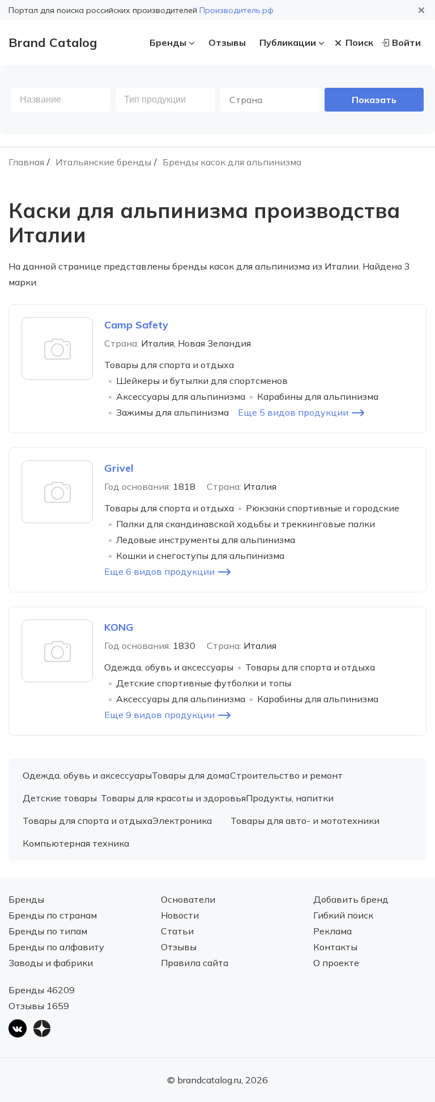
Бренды (168, 42)
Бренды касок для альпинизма (232, 162)
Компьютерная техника (76, 843)
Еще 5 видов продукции (293, 412)
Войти (406, 42)
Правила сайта (194, 962)
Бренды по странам (52, 915)
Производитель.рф (236, 10)
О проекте (336, 962)
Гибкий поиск (343, 915)
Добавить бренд (351, 899)
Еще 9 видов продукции (159, 714)
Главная (26, 162)
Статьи (177, 931)
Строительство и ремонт (286, 775)
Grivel (119, 468)
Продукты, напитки (290, 798)
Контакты (335, 946)
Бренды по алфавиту (56, 946)
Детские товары (60, 798)
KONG (119, 627)
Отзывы (227, 42)
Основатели (188, 899)
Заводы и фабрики (50, 962)
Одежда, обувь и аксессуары (87, 775)
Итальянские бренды (103, 162)
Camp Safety (136, 324)
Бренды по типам (47, 931)
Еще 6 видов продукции (159, 571)
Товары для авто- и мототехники (305, 820)
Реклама (332, 931)
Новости (180, 915)
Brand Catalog (52, 42)
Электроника (182, 820)
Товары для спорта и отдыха (87, 820)
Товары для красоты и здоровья (173, 798)
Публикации (287, 42)
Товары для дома (190, 775)
